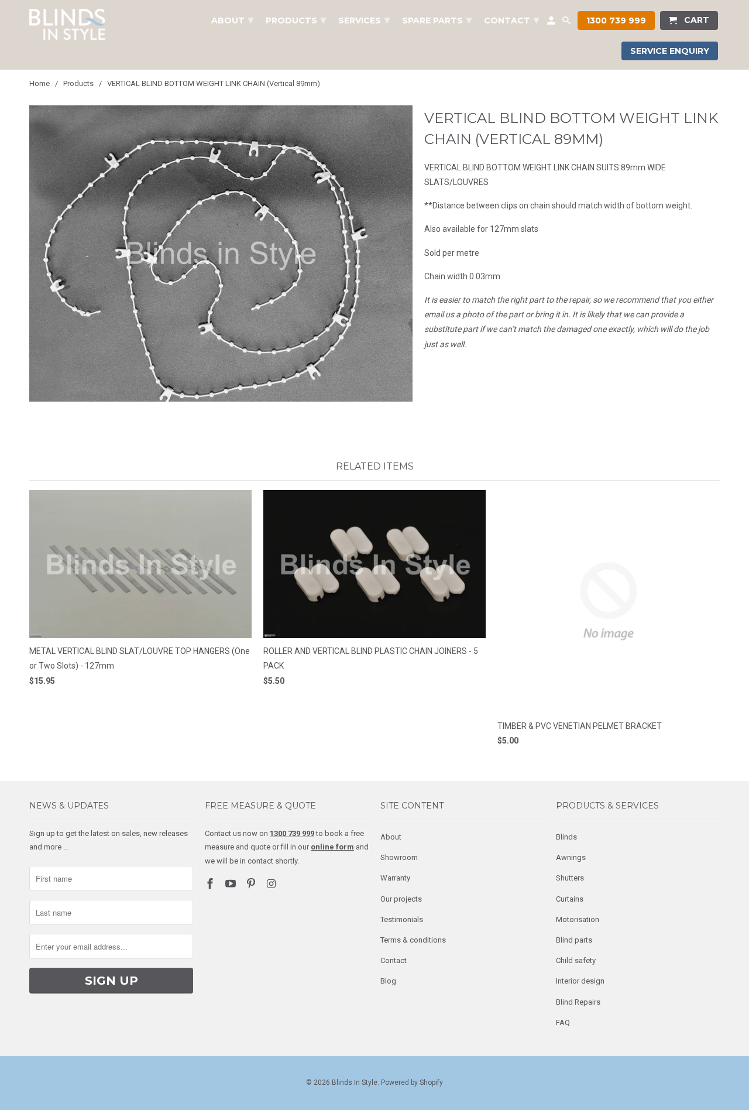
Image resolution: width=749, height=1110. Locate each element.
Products (296, 19)
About (390, 836)
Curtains (569, 899)
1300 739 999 (616, 20)
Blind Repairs (578, 1002)
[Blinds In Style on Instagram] (272, 884)
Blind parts (574, 940)
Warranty (395, 877)
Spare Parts (437, 19)
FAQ (563, 1022)
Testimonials (401, 919)
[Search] (567, 23)
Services (364, 19)
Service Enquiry (669, 51)
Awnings (571, 857)
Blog (388, 981)
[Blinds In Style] (67, 24)
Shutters (570, 877)
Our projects (401, 899)
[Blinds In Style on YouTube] (231, 884)
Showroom (399, 857)
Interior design (580, 981)
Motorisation (577, 919)
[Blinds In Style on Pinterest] (252, 884)
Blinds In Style (354, 1082)
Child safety (576, 960)
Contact (393, 960)
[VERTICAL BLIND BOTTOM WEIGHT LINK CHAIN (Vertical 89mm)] (221, 253)
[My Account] (552, 23)
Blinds (566, 836)
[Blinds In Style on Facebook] (211, 884)
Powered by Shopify (412, 1082)
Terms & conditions (413, 940)
